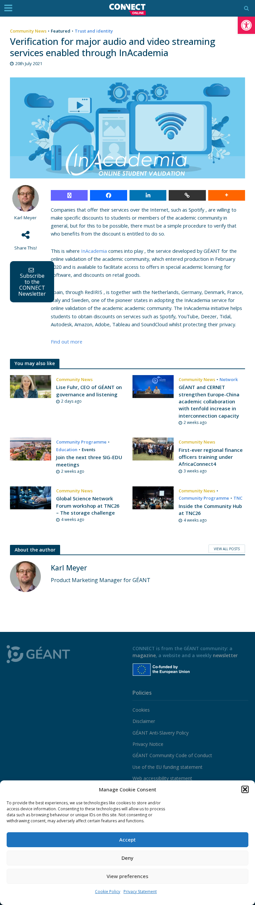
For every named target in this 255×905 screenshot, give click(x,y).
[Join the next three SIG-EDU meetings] (30, 448)
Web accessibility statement (162, 778)
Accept (127, 839)
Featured (60, 31)
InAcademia (94, 251)
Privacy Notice (147, 744)
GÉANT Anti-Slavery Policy (160, 733)
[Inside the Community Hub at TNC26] (153, 497)
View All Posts (227, 549)
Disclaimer (143, 721)
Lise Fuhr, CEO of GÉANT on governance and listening (89, 390)
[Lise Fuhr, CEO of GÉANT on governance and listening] (30, 386)
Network (228, 379)
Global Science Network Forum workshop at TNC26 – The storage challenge (87, 505)
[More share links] (226, 195)
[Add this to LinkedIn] (147, 195)
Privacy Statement (140, 891)
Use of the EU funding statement (167, 767)
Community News (28, 31)
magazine (144, 655)
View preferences (127, 876)
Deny (127, 858)
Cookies (141, 710)
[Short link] (187, 195)
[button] (246, 25)
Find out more (66, 341)
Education (66, 449)
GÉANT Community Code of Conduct (172, 755)
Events (88, 449)
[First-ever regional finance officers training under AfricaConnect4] (153, 448)
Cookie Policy (107, 891)
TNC (237, 498)
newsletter (225, 655)
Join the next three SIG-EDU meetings (89, 460)
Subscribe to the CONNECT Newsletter (32, 284)
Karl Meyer (25, 218)
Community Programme (81, 442)
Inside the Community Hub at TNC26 (210, 509)
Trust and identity (94, 31)
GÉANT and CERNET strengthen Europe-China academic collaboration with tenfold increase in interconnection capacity (209, 401)
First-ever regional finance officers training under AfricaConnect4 (211, 457)
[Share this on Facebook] (108, 195)
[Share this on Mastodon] (69, 195)
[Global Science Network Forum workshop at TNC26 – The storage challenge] (30, 497)
